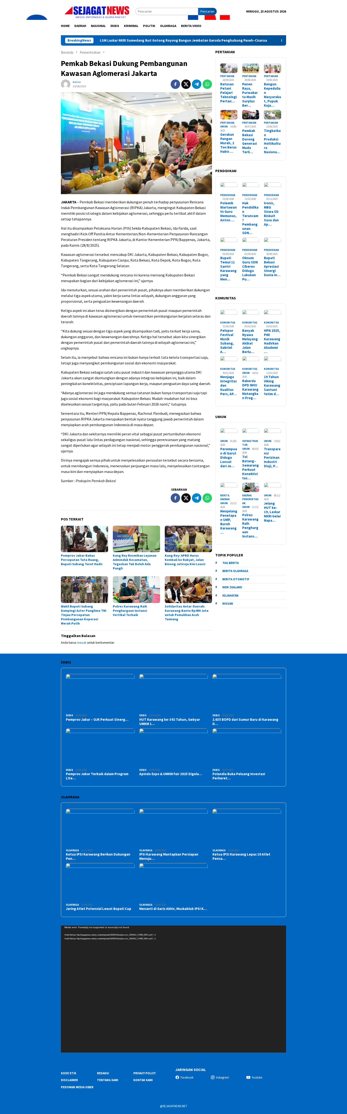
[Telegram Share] (196, 84)
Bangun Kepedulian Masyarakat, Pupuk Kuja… (272, 95)
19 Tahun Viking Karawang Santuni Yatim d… (272, 385)
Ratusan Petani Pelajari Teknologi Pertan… (228, 92)
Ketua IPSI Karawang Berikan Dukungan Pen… (98, 856)
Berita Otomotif (235, 579)
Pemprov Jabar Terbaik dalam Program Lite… (97, 776)
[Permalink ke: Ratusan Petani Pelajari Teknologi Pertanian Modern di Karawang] (228, 68)
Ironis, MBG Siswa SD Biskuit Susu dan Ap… (271, 214)
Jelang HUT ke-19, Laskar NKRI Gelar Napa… (272, 511)
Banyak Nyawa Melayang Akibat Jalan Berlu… (250, 341)
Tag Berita (230, 563)
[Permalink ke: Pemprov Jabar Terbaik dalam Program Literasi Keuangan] (100, 747)
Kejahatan (230, 595)
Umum (224, 126)
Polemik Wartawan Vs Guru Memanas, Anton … (228, 211)
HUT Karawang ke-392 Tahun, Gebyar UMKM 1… (169, 721)
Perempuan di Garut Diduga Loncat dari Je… (228, 457)
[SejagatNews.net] (98, 11)
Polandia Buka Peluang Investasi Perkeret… (238, 776)
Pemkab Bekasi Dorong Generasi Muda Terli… (249, 141)
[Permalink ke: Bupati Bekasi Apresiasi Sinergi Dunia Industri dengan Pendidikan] (272, 242)
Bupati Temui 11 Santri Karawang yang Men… (228, 268)
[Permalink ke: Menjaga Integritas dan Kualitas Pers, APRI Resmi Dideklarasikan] (228, 361)
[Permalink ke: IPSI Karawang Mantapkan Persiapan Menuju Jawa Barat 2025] (173, 828)
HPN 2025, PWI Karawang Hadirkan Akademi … (272, 341)
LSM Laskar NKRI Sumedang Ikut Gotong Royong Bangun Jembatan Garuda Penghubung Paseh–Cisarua (146, 40)
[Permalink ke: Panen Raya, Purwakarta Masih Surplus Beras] (250, 68)
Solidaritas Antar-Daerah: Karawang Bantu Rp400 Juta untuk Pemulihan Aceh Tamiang (186, 612)
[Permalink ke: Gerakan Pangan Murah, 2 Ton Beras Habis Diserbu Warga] (228, 115)
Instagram (222, 1077)
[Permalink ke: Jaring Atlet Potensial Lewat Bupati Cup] (100, 882)
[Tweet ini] (186, 84)
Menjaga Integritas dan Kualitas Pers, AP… (228, 385)
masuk (81, 642)
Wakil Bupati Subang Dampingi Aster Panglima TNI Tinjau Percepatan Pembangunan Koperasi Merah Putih (83, 614)
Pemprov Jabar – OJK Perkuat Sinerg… (97, 719)
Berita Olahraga (235, 571)
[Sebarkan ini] (175, 84)
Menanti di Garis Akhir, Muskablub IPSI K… (173, 909)
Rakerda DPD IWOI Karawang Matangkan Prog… (250, 389)
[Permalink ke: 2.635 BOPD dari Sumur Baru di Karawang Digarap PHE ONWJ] (246, 693)
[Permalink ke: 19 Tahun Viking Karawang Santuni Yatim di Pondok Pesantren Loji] (272, 361)
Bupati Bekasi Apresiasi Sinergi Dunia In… (272, 266)
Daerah (225, 499)
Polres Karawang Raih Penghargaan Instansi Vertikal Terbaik (130, 610)
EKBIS (69, 715)
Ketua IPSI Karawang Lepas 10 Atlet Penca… (241, 856)
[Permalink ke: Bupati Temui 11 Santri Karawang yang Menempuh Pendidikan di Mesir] (228, 242)
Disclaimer (69, 1080)
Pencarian (207, 11)
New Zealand (232, 587)
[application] (173, 989)
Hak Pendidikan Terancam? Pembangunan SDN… (250, 218)
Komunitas (227, 322)
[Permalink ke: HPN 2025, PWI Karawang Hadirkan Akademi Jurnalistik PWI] (272, 314)
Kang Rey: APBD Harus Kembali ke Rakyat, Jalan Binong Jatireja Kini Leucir (185, 559)
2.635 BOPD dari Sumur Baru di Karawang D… (245, 721)
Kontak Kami (143, 1080)
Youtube (257, 1077)
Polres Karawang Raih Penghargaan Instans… (250, 525)
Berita (224, 495)
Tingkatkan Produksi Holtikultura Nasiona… (272, 141)
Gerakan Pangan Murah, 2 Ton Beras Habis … (228, 143)
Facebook (187, 1077)
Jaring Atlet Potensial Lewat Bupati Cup (98, 909)
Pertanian (227, 76)
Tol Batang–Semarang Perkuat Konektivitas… (250, 467)
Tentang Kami (107, 1080)
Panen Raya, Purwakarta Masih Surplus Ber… (250, 95)
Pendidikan (227, 195)
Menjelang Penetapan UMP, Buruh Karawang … (228, 521)
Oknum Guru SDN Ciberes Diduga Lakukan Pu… (250, 268)
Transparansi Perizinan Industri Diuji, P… (272, 457)
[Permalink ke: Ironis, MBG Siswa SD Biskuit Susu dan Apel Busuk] (272, 187)
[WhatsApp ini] (207, 84)
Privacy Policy (144, 1073)
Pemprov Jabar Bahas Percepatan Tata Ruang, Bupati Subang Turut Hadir (82, 559)
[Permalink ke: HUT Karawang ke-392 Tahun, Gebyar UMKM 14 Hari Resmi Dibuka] (173, 693)
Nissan (227, 604)
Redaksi (103, 1073)
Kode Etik (68, 1073)
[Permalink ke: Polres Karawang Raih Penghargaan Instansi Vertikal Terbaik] (136, 589)
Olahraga (72, 850)
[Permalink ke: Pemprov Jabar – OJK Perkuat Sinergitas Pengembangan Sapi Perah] (100, 693)
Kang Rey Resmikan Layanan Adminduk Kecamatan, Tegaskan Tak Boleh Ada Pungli (135, 561)
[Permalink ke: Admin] (65, 84)
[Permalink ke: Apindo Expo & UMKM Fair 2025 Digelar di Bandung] (173, 747)
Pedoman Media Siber (77, 1087)
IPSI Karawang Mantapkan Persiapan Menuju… (168, 856)
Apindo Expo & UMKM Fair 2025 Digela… (170, 774)
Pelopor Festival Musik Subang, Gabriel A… (227, 341)
